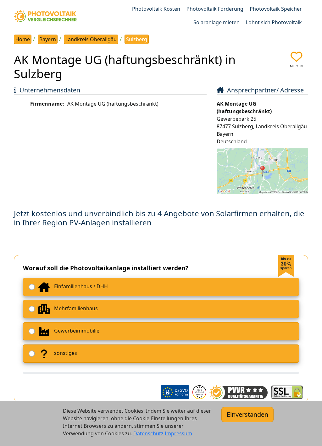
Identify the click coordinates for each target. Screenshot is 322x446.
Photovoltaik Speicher (276, 8)
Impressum (178, 433)
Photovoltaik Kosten (156, 8)
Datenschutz (148, 433)
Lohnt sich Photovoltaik (274, 22)
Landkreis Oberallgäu (91, 39)
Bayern (47, 39)
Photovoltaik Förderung (214, 8)
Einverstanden (247, 414)
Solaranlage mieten (216, 22)
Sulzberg (136, 39)
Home (22, 39)
